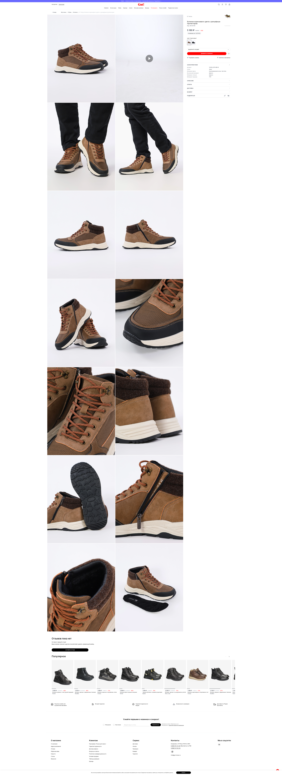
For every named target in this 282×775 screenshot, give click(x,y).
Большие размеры (138, 8)
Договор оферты (93, 749)
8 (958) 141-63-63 (175, 748)
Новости (53, 754)
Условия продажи (94, 756)
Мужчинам (61, 4)
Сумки (130, 8)
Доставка (190, 88)
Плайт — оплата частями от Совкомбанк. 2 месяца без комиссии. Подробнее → (141, 1)
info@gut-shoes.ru (176, 755)
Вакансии (53, 759)
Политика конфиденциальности (97, 754)
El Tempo (189, 16)
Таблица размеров (94, 759)
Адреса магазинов (56, 746)
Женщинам (54, 4)
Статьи (53, 756)
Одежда (125, 8)
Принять (183, 772)
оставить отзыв (70, 649)
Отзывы (53, 749)
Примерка (135, 749)
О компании (54, 744)
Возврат (189, 92)
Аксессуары (113, 8)
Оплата (189, 84)
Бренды (147, 8)
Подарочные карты (173, 8)
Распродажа (154, 8)
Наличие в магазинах (224, 57)
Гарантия (135, 754)
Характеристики (192, 65)
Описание (190, 80)
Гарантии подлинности (95, 746)
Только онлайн (162, 8)
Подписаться (155, 724)
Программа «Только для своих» (97, 744)
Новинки (106, 8)
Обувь (119, 8)
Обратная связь (55, 751)
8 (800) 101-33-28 (175, 746)
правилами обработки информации (176, 725)
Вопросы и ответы (94, 751)
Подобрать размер (194, 57)
